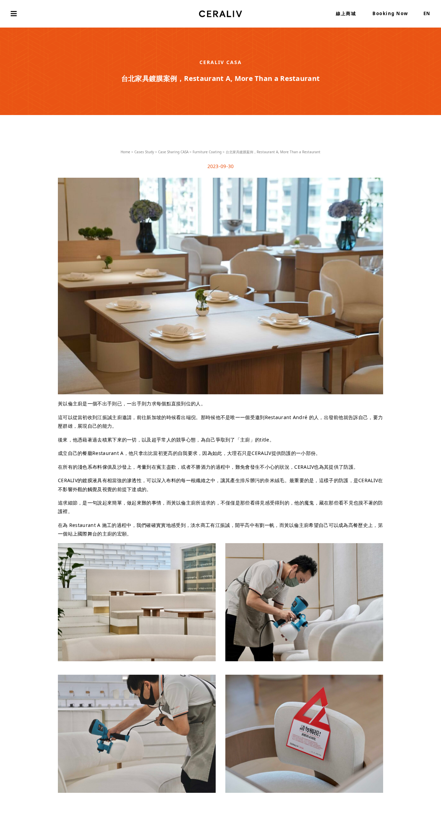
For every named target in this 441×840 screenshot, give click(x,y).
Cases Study (144, 151)
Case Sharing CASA (173, 151)
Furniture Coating (207, 151)
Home (125, 151)
